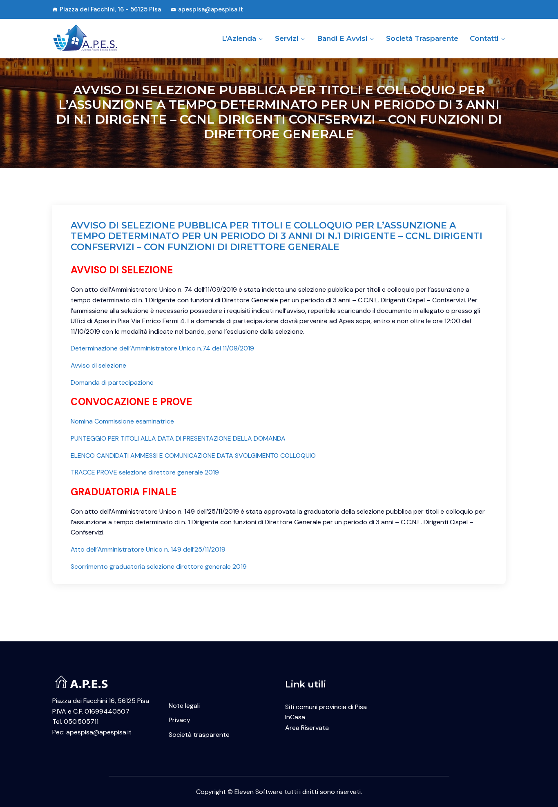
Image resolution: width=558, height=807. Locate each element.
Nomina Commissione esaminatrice (122, 421)
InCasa (295, 717)
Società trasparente (422, 38)
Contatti (484, 38)
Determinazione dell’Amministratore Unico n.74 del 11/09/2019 (162, 348)
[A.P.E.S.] (104, 38)
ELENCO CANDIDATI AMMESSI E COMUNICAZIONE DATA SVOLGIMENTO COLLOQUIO (193, 455)
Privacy (179, 720)
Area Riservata (307, 727)
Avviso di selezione (98, 365)
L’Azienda (239, 38)
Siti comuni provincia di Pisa (326, 707)
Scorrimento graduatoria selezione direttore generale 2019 (159, 566)
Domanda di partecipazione (112, 382)
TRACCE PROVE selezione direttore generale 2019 (145, 472)
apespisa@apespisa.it (210, 9)
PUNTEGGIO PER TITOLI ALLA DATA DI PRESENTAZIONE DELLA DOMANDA (178, 438)
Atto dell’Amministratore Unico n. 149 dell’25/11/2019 (148, 549)
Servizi (286, 38)
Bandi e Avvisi (342, 38)
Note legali (184, 705)
